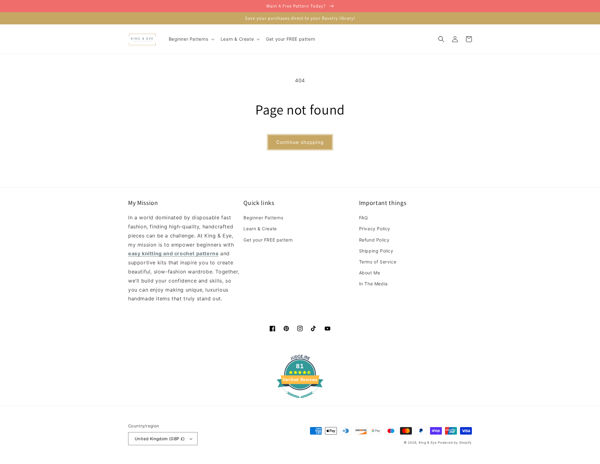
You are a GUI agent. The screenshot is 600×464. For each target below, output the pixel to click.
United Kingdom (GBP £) (160, 438)
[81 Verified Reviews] (300, 401)
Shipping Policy (376, 250)
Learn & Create (260, 228)
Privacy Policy (374, 228)
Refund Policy (374, 239)
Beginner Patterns (263, 217)
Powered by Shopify (455, 442)
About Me (369, 272)
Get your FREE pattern (268, 239)
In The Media (373, 283)
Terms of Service (378, 261)
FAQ (363, 217)
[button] (191, 39)
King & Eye (428, 442)
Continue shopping (300, 142)
